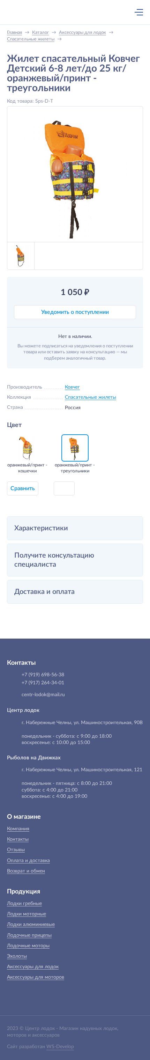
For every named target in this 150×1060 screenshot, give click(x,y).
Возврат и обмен (26, 871)
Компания (18, 828)
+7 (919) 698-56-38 (70, 12)
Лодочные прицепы (29, 935)
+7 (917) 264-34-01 (43, 682)
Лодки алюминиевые (31, 924)
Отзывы (16, 849)
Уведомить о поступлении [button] (75, 312)
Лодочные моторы (28, 945)
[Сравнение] (120, 12)
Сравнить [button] (22, 488)
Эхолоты (17, 956)
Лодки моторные (26, 914)
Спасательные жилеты (90, 397)
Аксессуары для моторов (35, 977)
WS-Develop (60, 1046)
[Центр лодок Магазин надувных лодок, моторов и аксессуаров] (19, 12)
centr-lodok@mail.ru (43, 694)
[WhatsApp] (85, 13)
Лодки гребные (24, 903)
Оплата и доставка (28, 860)
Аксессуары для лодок (33, 966)
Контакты (18, 839)
